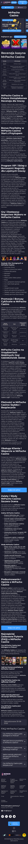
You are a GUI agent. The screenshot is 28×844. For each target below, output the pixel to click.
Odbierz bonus (14, 426)
